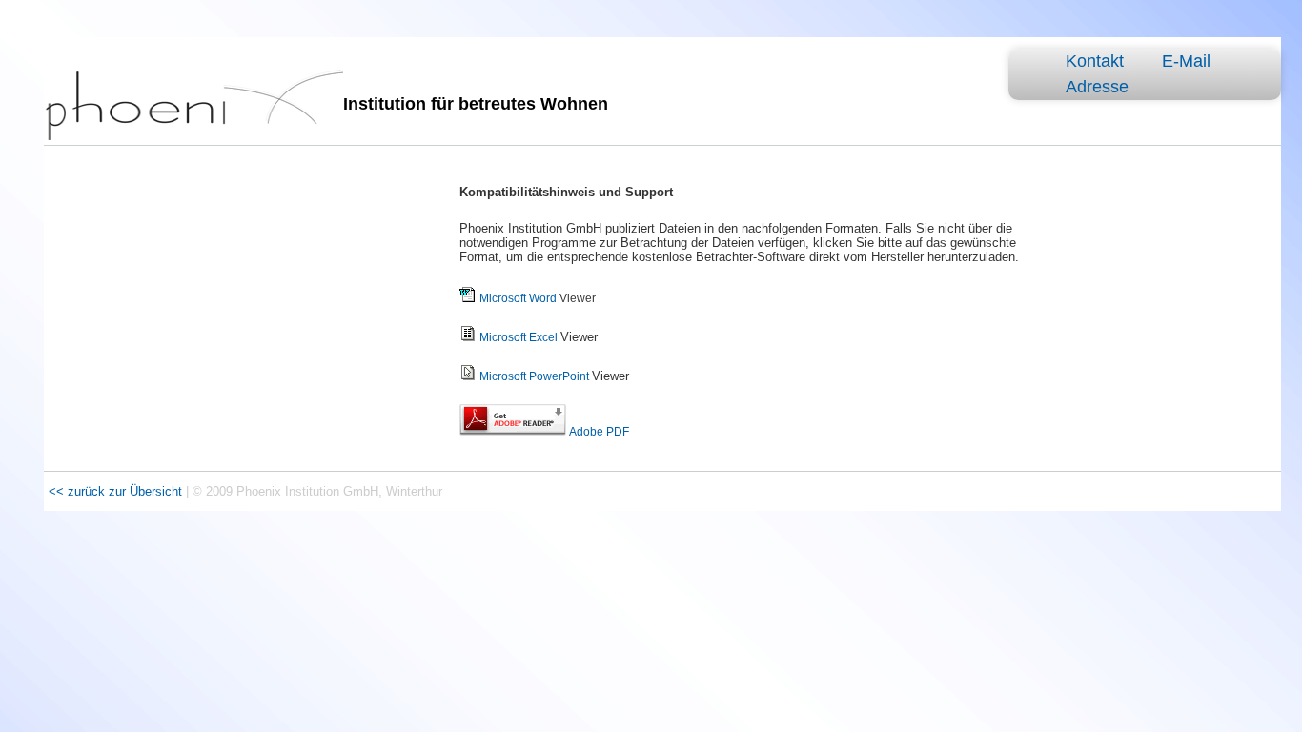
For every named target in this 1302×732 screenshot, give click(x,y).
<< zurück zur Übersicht (117, 491)
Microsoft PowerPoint (534, 376)
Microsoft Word (518, 298)
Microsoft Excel (518, 337)
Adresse (1097, 86)
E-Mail (1186, 61)
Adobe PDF (599, 431)
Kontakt (1095, 61)
